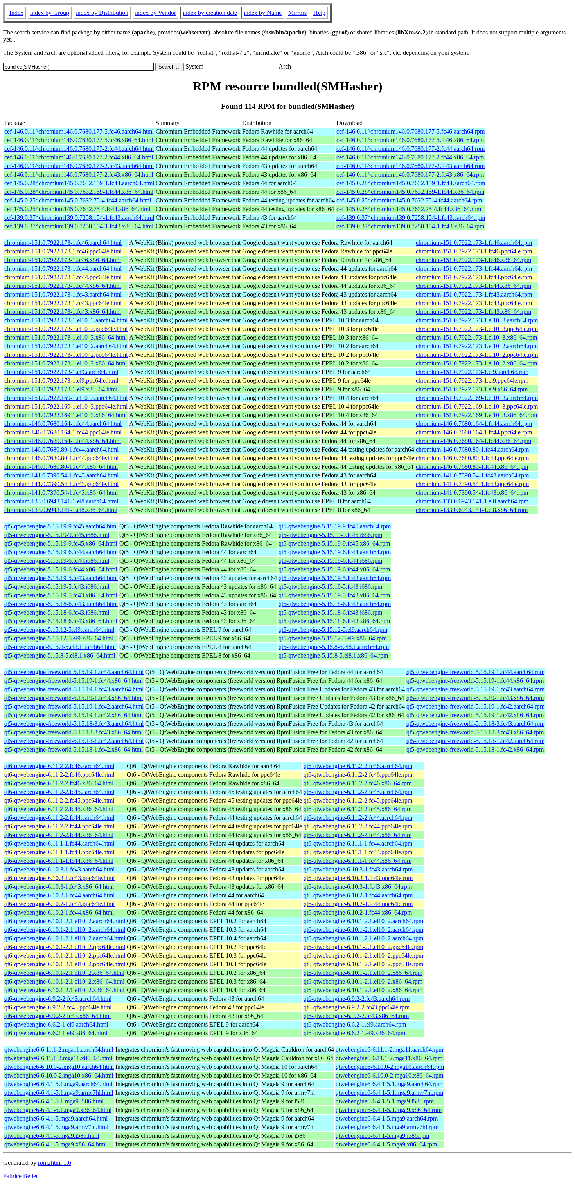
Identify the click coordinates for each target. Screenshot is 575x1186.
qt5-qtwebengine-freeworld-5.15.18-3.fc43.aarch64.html (74, 723)
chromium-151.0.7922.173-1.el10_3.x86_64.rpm (476, 337)
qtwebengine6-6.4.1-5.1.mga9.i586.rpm (385, 1101)
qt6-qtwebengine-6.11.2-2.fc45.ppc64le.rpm (358, 800)
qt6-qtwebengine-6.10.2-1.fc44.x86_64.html (59, 912)
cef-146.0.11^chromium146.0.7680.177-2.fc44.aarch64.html (79, 148)
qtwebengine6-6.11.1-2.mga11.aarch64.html (58, 1049)
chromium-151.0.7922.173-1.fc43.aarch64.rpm (474, 294)
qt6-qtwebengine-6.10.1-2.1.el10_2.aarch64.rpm (363, 921)
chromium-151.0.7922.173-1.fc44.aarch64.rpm (474, 268)
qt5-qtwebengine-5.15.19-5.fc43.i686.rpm (330, 586)
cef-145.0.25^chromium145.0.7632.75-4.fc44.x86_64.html (77, 209)
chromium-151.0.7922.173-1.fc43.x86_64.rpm (473, 311)
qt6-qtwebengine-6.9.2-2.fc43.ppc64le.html (57, 1007)
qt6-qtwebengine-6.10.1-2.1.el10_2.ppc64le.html (64, 947)
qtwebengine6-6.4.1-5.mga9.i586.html (51, 1135)
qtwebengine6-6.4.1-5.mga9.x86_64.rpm (386, 1144)
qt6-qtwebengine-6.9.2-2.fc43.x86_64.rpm (356, 1015)
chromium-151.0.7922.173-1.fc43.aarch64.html (63, 294)
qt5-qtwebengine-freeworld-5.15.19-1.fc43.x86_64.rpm (475, 697)
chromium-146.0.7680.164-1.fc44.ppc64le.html (63, 432)
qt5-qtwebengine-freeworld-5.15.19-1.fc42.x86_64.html (73, 715)
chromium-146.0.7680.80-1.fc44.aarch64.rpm (472, 449)
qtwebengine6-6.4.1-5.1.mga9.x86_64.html (57, 1109)
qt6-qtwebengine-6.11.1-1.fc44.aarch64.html (59, 843)
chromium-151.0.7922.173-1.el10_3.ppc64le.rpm (477, 328)
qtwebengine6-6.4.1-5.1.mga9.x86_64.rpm (389, 1109)
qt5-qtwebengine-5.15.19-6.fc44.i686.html (56, 560)
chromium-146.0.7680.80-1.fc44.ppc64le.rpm (472, 458)
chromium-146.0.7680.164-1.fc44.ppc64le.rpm (474, 432)
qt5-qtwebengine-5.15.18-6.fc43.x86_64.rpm (334, 621)
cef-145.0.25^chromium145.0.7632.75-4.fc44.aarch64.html (77, 200)
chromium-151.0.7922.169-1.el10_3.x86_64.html (65, 415)
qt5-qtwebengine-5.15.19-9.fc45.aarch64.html (61, 526)
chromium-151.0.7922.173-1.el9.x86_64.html (60, 389)
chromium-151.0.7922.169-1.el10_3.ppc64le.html (66, 406)
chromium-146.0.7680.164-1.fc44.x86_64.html (62, 441)
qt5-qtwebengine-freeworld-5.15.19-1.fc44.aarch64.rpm (475, 672)
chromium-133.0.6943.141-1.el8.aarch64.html (61, 501)
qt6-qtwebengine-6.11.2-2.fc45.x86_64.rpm (357, 809)
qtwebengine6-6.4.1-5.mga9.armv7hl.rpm (387, 1127)
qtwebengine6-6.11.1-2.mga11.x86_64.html (58, 1058)
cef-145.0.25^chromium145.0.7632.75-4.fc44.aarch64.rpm (409, 200)
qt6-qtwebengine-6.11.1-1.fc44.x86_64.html (58, 860)
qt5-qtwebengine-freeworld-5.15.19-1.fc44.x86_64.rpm (475, 680)
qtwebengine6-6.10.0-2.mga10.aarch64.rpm (390, 1066)
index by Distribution (102, 12)
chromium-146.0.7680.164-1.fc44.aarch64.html (63, 423)
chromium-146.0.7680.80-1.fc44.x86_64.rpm (472, 466)
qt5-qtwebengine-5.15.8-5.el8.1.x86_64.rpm (333, 655)
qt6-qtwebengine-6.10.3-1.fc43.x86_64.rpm (358, 886)
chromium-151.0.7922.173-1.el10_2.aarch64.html (66, 346)
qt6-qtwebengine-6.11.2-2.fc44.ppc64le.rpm (358, 826)
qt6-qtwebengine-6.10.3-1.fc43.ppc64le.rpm (358, 878)
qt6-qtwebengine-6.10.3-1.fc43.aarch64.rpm (358, 869)
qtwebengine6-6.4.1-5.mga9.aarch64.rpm (387, 1118)
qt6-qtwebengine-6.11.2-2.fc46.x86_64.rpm (357, 783)
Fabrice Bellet (20, 1176)
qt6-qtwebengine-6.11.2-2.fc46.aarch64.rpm (358, 766)
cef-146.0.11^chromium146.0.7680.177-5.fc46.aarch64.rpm (410, 131)
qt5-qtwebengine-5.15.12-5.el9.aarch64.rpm (333, 629)
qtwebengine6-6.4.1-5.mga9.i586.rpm (382, 1135)
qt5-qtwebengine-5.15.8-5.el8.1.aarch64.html (60, 647)
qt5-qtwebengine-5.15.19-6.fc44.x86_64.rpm (334, 569)
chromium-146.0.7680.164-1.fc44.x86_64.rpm (473, 441)
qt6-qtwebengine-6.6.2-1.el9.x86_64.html (55, 1033)
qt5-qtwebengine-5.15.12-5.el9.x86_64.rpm (332, 638)
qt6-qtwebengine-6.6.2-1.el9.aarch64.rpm (355, 1024)
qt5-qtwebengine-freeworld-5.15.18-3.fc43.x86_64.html (73, 732)
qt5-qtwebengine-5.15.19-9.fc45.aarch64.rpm (335, 526)
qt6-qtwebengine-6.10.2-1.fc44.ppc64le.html (59, 903)
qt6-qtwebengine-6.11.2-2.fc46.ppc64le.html (59, 774)
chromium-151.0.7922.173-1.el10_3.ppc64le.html (66, 328)
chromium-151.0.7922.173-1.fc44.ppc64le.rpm (474, 277)
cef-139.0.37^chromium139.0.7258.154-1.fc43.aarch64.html (79, 217)
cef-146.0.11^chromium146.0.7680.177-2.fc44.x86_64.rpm (410, 157)
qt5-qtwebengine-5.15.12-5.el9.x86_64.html (58, 638)
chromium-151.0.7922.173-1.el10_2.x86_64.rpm (476, 363)
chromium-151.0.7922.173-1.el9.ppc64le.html (61, 380)
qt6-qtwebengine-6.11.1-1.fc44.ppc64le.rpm (358, 852)
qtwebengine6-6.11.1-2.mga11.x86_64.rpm (389, 1058)
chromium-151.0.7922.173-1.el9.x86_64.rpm (472, 389)
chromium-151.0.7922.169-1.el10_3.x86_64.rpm (476, 415)
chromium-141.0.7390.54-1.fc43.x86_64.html (61, 492)
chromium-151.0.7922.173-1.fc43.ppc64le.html (63, 303)
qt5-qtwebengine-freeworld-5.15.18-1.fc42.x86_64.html (73, 749)
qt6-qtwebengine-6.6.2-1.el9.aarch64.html (56, 1024)
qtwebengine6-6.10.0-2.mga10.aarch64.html (59, 1066)
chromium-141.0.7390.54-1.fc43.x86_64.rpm (472, 492)
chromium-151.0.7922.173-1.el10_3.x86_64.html (65, 337)
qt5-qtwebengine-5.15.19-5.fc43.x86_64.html (60, 595)
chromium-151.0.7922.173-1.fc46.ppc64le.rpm (474, 251)
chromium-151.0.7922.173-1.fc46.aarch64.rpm (474, 242)
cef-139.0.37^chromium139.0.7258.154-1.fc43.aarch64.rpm (410, 217)
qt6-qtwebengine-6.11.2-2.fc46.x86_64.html (58, 783)
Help (319, 12)
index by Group (49, 12)
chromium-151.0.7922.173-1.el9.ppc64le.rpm (472, 380)
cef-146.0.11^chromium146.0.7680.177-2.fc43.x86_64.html (78, 174)
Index (16, 12)
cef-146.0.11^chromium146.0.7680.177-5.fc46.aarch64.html (79, 131)
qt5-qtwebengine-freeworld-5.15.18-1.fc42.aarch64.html (74, 741)
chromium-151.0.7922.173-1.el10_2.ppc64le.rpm (477, 354)
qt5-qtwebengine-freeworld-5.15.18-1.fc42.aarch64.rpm (475, 741)
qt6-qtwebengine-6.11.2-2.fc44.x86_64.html (58, 835)
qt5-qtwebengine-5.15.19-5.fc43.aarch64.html (61, 578)
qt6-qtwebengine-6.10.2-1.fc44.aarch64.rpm (358, 895)
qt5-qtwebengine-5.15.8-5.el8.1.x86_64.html (59, 655)
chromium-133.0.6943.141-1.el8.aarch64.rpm (472, 501)
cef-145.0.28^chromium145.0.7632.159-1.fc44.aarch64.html (79, 183)
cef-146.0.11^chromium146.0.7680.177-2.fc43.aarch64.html (79, 166)
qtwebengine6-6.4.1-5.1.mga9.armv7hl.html (58, 1092)
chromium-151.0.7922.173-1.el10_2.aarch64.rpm (477, 346)
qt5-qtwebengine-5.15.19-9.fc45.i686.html (56, 535)
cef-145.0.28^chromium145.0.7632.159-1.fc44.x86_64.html (78, 191)
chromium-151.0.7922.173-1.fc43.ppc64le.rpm (474, 303)
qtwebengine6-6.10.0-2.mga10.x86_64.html (58, 1075)
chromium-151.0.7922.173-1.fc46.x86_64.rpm (473, 260)
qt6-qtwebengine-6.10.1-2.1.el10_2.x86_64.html (64, 972)
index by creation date (210, 12)
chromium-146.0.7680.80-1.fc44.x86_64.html (61, 466)
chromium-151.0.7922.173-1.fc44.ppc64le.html (63, 277)
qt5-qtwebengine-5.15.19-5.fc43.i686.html (56, 586)
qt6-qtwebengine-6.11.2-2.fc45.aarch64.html (59, 791)
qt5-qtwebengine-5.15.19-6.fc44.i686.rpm (330, 560)
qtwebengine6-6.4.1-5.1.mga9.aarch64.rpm (389, 1084)
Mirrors (297, 12)
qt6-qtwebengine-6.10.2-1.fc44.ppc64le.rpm (358, 903)
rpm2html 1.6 (54, 1162)
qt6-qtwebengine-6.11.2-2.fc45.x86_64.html (58, 809)
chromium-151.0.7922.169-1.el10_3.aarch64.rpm (477, 397)
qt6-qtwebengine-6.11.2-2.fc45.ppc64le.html (59, 800)
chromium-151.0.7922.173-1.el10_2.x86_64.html (65, 363)
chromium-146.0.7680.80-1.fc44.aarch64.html (61, 449)
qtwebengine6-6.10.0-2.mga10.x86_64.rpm (389, 1075)
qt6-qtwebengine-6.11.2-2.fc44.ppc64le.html (59, 826)
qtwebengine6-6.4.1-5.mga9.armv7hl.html (56, 1127)
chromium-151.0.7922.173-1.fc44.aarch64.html (63, 268)
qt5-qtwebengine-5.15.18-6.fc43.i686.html (56, 612)
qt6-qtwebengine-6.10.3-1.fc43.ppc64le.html (59, 878)
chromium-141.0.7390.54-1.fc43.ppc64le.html (61, 484)
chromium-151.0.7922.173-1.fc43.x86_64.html (62, 311)
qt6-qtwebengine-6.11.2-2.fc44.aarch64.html (59, 817)
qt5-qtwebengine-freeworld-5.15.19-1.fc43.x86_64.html (73, 697)
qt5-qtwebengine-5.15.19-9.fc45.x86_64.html (60, 543)
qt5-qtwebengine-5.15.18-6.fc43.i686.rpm (330, 612)
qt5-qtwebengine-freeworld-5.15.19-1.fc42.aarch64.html (74, 706)
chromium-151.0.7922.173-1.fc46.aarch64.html (63, 242)
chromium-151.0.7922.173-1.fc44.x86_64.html (62, 285)
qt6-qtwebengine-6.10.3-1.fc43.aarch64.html (59, 869)
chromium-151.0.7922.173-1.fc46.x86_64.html (62, 260)
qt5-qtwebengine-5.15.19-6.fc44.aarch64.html (61, 552)
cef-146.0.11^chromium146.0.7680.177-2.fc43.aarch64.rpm (410, 166)
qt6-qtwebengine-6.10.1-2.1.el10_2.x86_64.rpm (363, 972)
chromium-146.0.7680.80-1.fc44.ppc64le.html (61, 458)
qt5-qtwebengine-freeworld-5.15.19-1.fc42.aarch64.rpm (475, 706)
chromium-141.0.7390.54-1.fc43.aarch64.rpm (472, 475)
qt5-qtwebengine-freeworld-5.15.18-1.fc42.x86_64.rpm (475, 749)
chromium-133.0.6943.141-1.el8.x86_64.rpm (472, 509)
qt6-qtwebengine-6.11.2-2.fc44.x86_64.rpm (357, 835)
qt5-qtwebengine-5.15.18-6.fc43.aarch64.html (61, 603)
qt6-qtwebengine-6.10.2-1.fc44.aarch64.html (59, 895)
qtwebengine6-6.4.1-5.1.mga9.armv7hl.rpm (389, 1092)
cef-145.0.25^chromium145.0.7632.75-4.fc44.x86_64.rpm (408, 209)
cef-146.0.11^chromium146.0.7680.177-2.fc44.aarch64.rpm (410, 148)
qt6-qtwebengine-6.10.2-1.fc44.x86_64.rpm (358, 912)
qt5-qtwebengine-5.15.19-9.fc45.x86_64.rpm (334, 543)
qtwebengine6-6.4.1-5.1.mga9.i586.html (54, 1101)
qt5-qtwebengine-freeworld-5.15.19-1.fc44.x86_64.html (73, 680)
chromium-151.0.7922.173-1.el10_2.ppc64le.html (66, 354)
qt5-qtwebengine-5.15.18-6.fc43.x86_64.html (60, 621)
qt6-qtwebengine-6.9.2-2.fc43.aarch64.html (57, 998)
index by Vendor (155, 12)
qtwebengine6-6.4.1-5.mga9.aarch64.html (56, 1118)
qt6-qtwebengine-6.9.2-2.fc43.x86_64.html (57, 1015)
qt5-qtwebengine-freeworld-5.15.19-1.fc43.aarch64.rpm (475, 689)
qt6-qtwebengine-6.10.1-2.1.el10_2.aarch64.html (64, 921)
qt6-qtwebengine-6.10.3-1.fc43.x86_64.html (59, 886)
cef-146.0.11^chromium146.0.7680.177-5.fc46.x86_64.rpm (410, 140)
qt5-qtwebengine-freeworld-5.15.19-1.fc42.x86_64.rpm (475, 715)
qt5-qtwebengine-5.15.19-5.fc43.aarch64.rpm (335, 578)
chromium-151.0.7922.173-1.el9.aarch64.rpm (472, 372)
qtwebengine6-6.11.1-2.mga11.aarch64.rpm (389, 1049)
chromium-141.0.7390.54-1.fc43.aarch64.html (61, 475)
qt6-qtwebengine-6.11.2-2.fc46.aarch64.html (59, 766)
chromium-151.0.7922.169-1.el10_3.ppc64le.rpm (477, 406)
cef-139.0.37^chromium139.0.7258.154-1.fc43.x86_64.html (78, 226)
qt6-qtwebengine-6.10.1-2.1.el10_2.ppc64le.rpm (363, 947)
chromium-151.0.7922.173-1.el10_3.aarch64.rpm (477, 320)
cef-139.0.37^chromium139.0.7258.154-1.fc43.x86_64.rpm (410, 226)
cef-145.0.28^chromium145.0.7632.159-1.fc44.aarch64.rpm (410, 183)
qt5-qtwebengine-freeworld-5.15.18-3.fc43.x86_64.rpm (475, 732)
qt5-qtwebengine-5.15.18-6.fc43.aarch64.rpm (335, 603)
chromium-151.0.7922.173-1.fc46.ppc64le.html (63, 251)
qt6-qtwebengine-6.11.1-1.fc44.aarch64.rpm (358, 843)
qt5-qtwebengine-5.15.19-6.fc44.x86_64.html (60, 569)
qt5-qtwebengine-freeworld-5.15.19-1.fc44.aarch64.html (74, 672)
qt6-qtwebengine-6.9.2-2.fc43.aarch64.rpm (357, 998)
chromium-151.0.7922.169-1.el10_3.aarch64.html (66, 397)
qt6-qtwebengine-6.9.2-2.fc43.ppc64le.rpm (357, 1007)
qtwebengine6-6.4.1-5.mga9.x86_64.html (55, 1144)
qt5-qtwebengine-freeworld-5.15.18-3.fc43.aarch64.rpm (475, 723)
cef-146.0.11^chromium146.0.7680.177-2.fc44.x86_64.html (78, 157)
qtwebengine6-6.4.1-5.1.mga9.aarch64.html (58, 1084)
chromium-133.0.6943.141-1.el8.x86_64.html (60, 509)
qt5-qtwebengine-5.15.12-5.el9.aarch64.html (59, 629)
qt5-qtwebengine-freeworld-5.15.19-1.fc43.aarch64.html (74, 689)
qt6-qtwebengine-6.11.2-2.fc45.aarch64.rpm (358, 791)
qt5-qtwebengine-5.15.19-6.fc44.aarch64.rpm (335, 552)
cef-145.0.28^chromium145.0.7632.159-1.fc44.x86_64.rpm (410, 191)
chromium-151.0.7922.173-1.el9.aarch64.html (61, 372)
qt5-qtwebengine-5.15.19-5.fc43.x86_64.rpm (334, 595)
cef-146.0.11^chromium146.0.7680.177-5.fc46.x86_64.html (78, 140)
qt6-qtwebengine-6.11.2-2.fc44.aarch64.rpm (358, 817)
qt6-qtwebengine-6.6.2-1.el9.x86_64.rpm (354, 1033)
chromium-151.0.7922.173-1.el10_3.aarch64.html (66, 320)
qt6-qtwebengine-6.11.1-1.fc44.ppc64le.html (59, 852)
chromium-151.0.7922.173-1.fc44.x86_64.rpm (473, 285)
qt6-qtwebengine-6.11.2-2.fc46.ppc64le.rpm (358, 774)
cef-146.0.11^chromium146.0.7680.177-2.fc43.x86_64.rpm (410, 174)
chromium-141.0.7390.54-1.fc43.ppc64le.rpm (472, 484)
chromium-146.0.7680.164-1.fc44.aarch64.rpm (474, 423)
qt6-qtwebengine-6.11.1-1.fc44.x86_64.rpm (357, 860)
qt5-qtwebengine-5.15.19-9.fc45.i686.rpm (330, 535)
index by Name (263, 12)
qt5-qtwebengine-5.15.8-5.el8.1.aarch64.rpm (334, 647)
